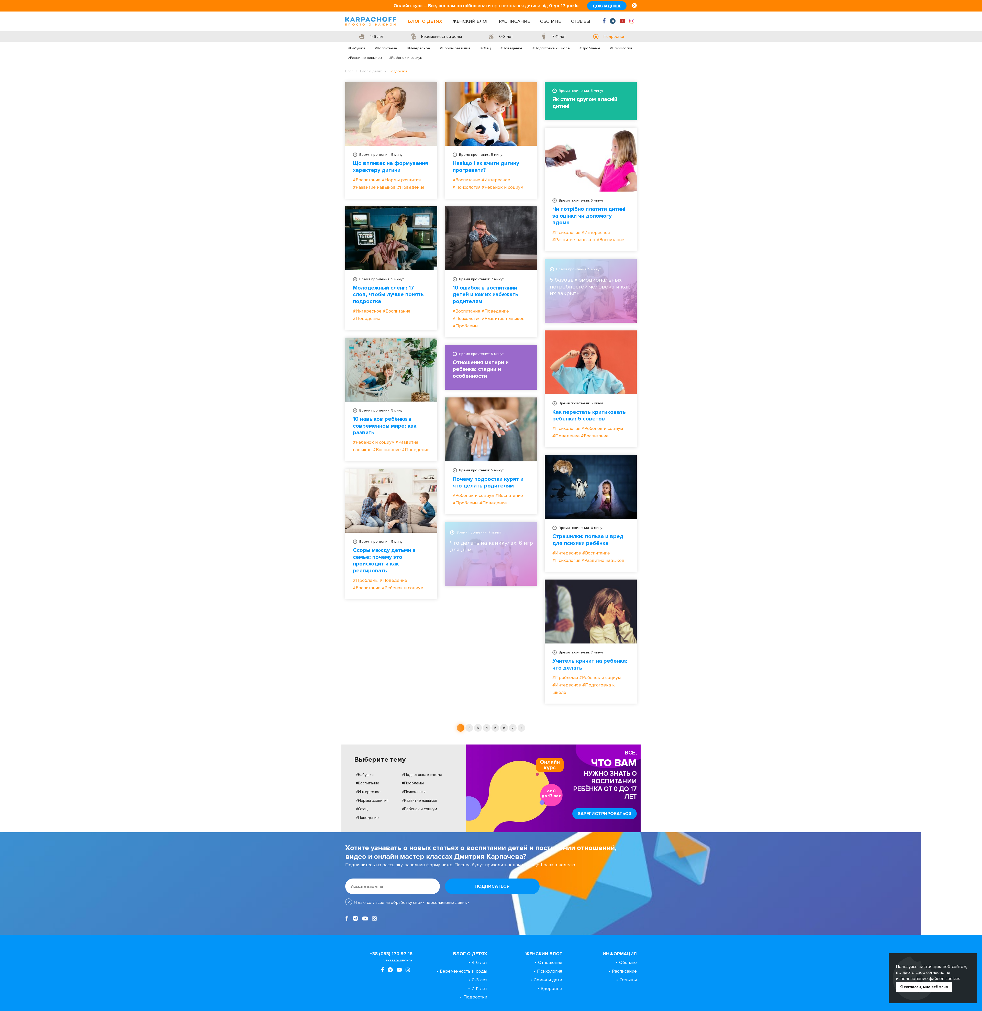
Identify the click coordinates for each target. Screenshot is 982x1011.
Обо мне (550, 21)
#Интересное (418, 48)
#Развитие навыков (365, 57)
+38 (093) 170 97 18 (391, 954)
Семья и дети (548, 980)
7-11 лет (479, 988)
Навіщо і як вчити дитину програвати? (486, 166)
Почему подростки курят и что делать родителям (488, 482)
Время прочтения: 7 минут (481, 279)
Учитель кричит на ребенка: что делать (589, 664)
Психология (549, 971)
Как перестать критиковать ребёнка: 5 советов (589, 415)
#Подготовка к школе (551, 48)
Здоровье (551, 988)
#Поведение (511, 48)
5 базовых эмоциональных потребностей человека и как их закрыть (590, 287)
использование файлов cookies (928, 978)
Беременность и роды (463, 971)
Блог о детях (425, 21)
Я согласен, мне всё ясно (924, 987)
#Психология (621, 48)
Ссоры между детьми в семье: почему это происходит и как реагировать (384, 560)
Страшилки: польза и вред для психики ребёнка (587, 540)
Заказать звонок (397, 960)
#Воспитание (386, 48)
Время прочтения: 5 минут (381, 154)
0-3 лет (479, 980)
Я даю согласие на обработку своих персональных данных (412, 902)
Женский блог (470, 21)
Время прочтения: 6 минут (581, 528)
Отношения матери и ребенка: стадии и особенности (481, 369)
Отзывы (580, 21)
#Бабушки (356, 48)
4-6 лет (479, 962)
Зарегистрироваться (604, 813)
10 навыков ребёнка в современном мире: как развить (384, 426)
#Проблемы (589, 48)
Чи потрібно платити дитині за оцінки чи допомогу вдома (588, 216)
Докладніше (607, 6)
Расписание (514, 21)
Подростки (475, 997)
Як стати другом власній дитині (584, 102)
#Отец (485, 48)
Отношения (550, 962)
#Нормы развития (455, 48)
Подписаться (492, 886)
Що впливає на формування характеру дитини (390, 166)
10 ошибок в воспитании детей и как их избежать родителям (485, 295)
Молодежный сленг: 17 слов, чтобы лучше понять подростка (388, 295)
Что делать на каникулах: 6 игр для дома (491, 546)
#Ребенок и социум (405, 57)
